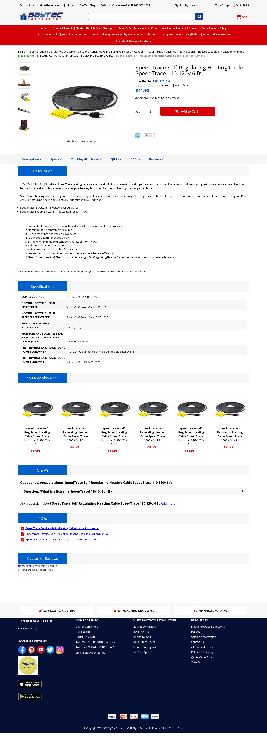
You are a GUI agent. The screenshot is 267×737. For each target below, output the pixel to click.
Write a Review (182, 85)
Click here (168, 503)
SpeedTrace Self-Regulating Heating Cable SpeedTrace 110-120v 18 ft (153, 434)
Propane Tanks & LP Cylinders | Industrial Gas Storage (197, 34)
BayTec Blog (88, 5)
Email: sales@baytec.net (90, 652)
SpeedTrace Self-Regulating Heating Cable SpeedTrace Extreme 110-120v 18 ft (191, 436)
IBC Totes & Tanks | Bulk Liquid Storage (61, 34)
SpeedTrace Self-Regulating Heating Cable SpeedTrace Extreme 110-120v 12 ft (114, 436)
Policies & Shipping (202, 652)
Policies (195, 631)
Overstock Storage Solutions (133, 41)
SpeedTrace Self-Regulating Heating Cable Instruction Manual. (62, 528)
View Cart (196, 662)
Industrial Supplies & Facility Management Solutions (124, 34)
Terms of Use (176, 728)
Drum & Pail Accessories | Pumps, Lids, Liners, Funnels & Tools (157, 28)
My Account (192, 5)
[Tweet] (137, 137)
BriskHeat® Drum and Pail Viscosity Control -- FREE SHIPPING (127, 51)
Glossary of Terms (202, 647)
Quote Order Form (202, 657)
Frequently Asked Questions (208, 626)
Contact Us (197, 642)
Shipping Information (203, 637)
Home (70, 5)
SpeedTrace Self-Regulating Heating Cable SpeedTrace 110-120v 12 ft (76, 434)
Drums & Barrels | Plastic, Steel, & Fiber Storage (83, 28)
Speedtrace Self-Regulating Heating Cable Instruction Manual (61, 539)
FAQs (104, 5)
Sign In (178, 5)
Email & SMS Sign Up (30, 628)
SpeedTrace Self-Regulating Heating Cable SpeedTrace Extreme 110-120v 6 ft (37, 436)
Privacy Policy (159, 728)
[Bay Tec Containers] (41, 21)
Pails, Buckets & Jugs (215, 28)
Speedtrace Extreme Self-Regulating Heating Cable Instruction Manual (66, 534)
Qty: (138, 112)
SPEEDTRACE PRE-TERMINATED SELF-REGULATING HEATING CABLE (75, 55)
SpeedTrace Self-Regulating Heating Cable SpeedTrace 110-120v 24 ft (230, 434)
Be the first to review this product (37, 565)
